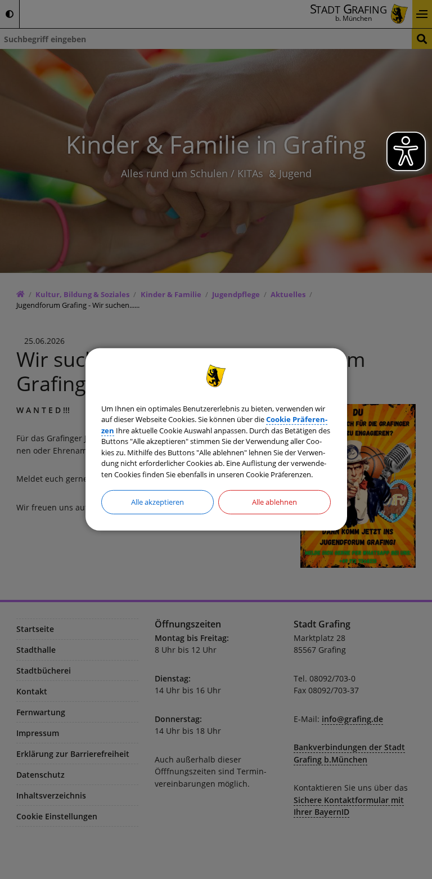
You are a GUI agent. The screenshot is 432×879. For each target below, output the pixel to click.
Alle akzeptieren (157, 502)
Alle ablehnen (274, 502)
